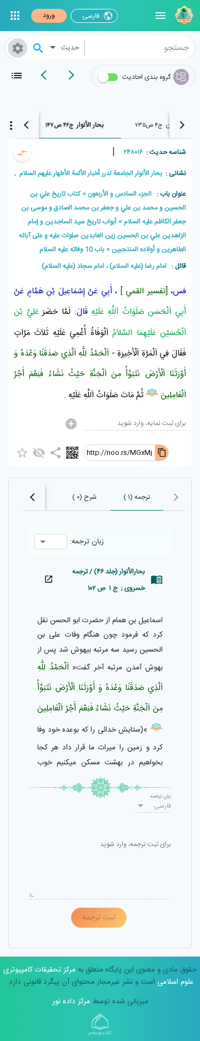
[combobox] (140, 47)
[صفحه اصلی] (182, 15)
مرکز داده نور (71, 1001)
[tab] (74, 125)
